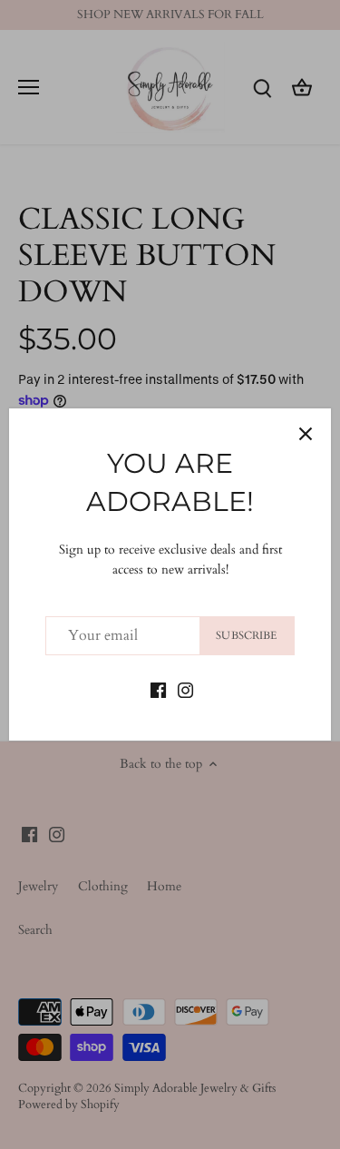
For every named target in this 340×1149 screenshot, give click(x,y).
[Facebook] (158, 690)
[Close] (305, 434)
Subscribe (246, 635)
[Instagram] (185, 690)
